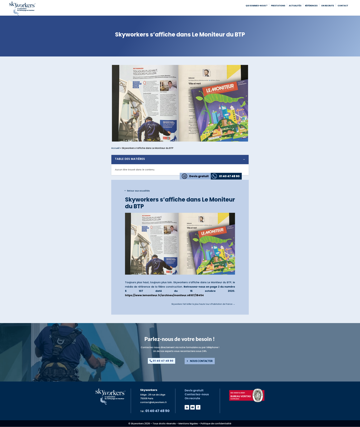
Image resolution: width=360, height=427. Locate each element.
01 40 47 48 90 (163, 360)
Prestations (278, 6)
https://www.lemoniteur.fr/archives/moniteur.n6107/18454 (164, 295)
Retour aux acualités (138, 190)
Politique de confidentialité (216, 423)
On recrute (327, 6)
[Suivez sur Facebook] (198, 407)
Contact (343, 6)
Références (311, 6)
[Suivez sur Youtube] (192, 407)
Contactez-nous (197, 394)
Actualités (295, 6)
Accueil (115, 148)
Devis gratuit (194, 390)
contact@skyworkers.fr (153, 402)
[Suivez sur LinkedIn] (187, 407)
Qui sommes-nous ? (256, 6)
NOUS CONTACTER (201, 360)
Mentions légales (188, 423)
